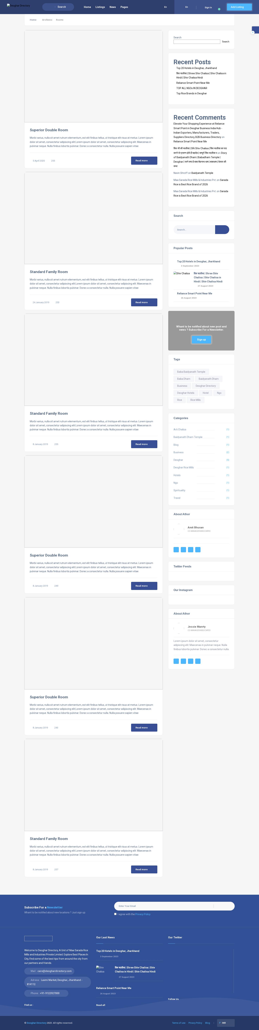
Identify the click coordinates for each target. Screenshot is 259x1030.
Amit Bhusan (196, 527)
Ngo (219, 392)
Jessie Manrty (197, 626)
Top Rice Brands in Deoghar (191, 93)
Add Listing (237, 7)
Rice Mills (195, 400)
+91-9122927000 (49, 993)
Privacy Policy (142, 914)
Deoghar (178, 460)
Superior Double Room (49, 130)
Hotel (206, 392)
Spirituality (179, 490)
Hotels (177, 475)
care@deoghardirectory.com (55, 971)
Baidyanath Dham (209, 378)
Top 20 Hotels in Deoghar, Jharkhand (196, 68)
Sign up (201, 339)
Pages (124, 7)
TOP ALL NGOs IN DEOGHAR (191, 88)
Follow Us (173, 999)
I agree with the (134, 914)
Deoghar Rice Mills (184, 467)
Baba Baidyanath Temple (191, 371)
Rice (179, 400)
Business (182, 385)
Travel (177, 498)
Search (177, 37)
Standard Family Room (49, 272)
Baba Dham (183, 378)
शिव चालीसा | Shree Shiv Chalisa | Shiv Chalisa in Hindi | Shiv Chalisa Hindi (208, 277)
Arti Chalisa (180, 429)
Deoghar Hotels (185, 392)
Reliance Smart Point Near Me (193, 82)
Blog (176, 444)
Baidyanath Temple (202, 173)
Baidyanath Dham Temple (188, 437)
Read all (101, 1005)
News (113, 7)
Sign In (208, 7)
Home (87, 7)
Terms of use (178, 1023)
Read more (141, 160)
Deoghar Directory (206, 385)
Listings (100, 7)
